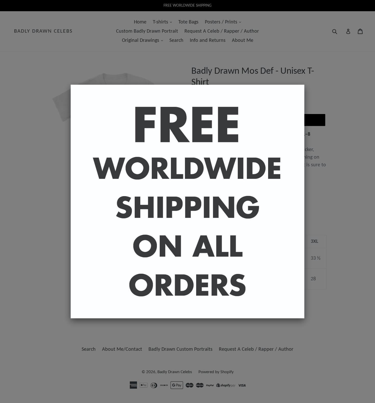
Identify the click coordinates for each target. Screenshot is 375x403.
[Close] (304, 84)
